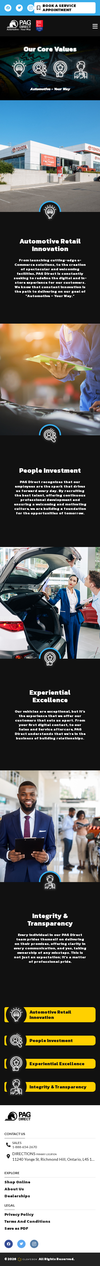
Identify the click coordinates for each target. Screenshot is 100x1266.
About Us (14, 1189)
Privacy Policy (19, 1214)
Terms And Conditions (27, 1221)
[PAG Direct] (18, 25)
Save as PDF (16, 1228)
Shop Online (17, 1182)
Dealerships (17, 1196)
